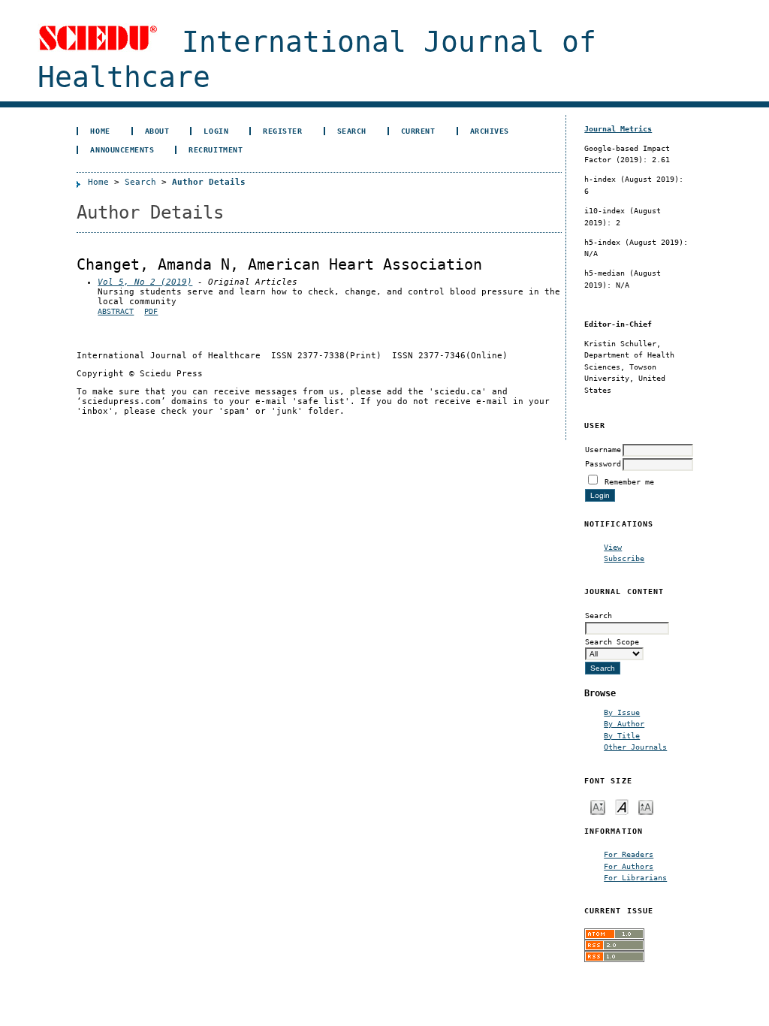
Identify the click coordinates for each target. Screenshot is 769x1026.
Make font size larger (645, 806)
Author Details (209, 182)
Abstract (116, 311)
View (613, 546)
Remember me (629, 481)
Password (603, 463)
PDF (151, 311)
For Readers (628, 854)
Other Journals (635, 746)
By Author (624, 723)
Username (603, 449)
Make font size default (621, 806)
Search (351, 130)
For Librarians (635, 877)
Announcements (122, 149)
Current (418, 130)
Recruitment (215, 149)
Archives (489, 130)
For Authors (628, 866)
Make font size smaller (597, 806)
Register (282, 130)
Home (100, 130)
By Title (622, 735)
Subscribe (624, 558)
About (157, 130)
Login (216, 130)
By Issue (622, 712)
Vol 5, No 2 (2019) (145, 282)
